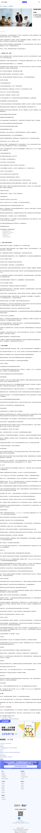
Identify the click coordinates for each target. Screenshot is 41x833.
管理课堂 (11, 6)
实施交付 (22, 787)
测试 (1, 429)
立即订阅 (1, 759)
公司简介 (3, 783)
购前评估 (22, 783)
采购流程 (22, 785)
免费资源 (3, 797)
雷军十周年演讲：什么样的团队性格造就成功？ (11, 718)
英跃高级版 (4, 776)
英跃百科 (3, 792)
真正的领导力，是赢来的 (7, 717)
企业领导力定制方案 (24, 776)
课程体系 (3, 773)
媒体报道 (3, 787)
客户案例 (22, 778)
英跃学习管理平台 (5, 778)
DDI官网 (3, 790)
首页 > (1, 6)
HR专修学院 (4, 799)
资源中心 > (6, 6)
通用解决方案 (23, 773)
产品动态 (3, 785)
